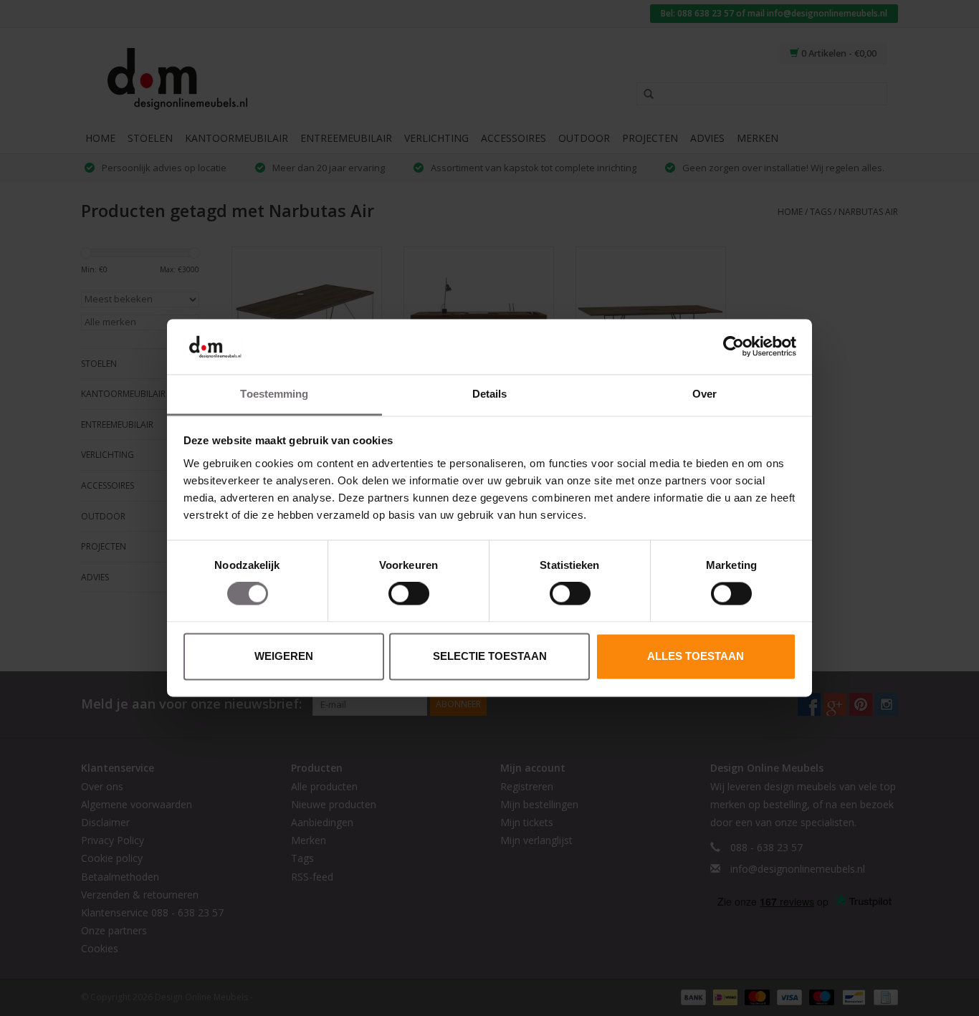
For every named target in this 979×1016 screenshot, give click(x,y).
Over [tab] (704, 394)
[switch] (408, 594)
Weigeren (283, 656)
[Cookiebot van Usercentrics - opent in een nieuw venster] (733, 347)
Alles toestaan (695, 656)
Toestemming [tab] (274, 394)
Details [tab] (489, 394)
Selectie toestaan (490, 656)
